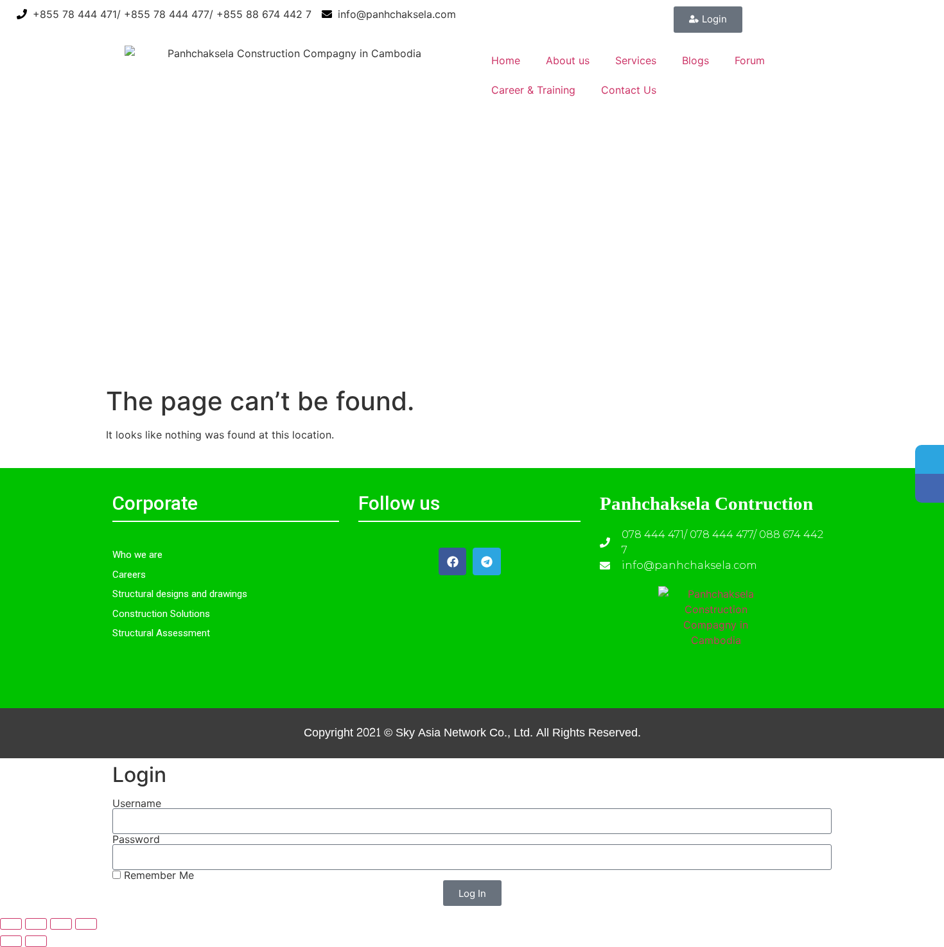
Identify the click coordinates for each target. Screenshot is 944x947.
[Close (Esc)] (86, 924)
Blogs (695, 60)
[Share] (61, 924)
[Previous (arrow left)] (11, 941)
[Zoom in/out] (11, 924)
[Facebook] (452, 561)
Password (136, 839)
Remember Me (157, 875)
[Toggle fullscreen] (36, 924)
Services (635, 60)
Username (136, 803)
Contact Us (628, 89)
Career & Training (533, 89)
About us (568, 60)
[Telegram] (486, 561)
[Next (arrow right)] (36, 941)
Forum (750, 60)
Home (505, 60)
